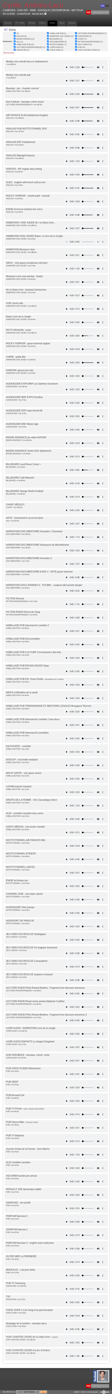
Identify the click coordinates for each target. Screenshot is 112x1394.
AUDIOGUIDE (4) (84, 36)
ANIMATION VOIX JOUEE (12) (62, 36)
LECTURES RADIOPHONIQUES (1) (92, 33)
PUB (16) (81, 47)
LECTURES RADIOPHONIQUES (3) (30, 47)
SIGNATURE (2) (22, 50)
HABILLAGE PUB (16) (25, 44)
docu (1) (19, 42)
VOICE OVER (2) (56, 50)
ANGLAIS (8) (21, 36)
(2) (17, 33)
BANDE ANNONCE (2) (25, 39)
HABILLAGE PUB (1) (58, 33)
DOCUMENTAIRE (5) (58, 42)
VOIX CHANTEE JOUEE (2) (89, 50)
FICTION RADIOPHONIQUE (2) (90, 42)
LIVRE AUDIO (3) (56, 47)
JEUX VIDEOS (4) (85, 44)
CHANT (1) (82, 39)
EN (107, 5)
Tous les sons (8, 53)
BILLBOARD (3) (56, 39)
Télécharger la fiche (100, 12)
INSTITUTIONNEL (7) (58, 44)
